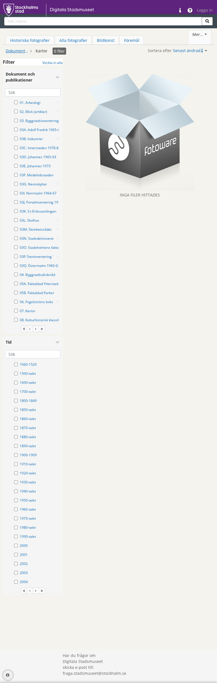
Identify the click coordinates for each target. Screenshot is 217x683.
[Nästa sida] (36, 329)
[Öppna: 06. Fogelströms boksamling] (57, 301)
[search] (103, 21)
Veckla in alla (52, 62)
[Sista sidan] (42, 329)
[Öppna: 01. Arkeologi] (57, 102)
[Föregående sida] (30, 329)
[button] (207, 21)
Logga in (205, 10)
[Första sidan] (24, 329)
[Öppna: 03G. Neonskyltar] (57, 184)
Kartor (41, 50)
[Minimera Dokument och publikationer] (57, 77)
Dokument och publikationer (17, 50)
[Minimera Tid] (57, 342)
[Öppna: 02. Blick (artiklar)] (57, 111)
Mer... (197, 34)
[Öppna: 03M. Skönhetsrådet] (57, 229)
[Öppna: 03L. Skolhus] (57, 220)
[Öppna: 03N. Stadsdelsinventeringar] (57, 238)
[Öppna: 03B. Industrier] (57, 138)
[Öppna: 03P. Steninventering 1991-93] (57, 256)
